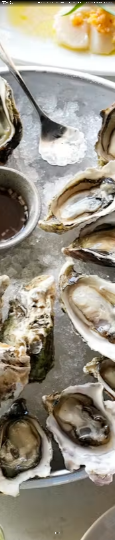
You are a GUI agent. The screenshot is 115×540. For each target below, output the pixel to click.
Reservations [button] (98, 2)
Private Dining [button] (42, 2)
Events (63, 2)
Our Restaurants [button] (108, 2)
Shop (74, 2)
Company (89, 2)
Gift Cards (81, 2)
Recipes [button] (69, 2)
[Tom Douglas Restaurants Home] (8, 2)
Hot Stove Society (53, 2)
